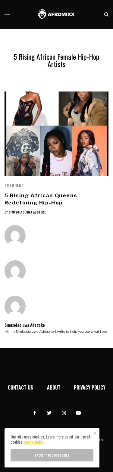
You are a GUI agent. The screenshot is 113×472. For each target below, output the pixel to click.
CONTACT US (20, 387)
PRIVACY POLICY (89, 387)
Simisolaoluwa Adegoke (27, 212)
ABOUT (54, 387)
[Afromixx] (56, 14)
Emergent (14, 185)
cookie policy (34, 441)
